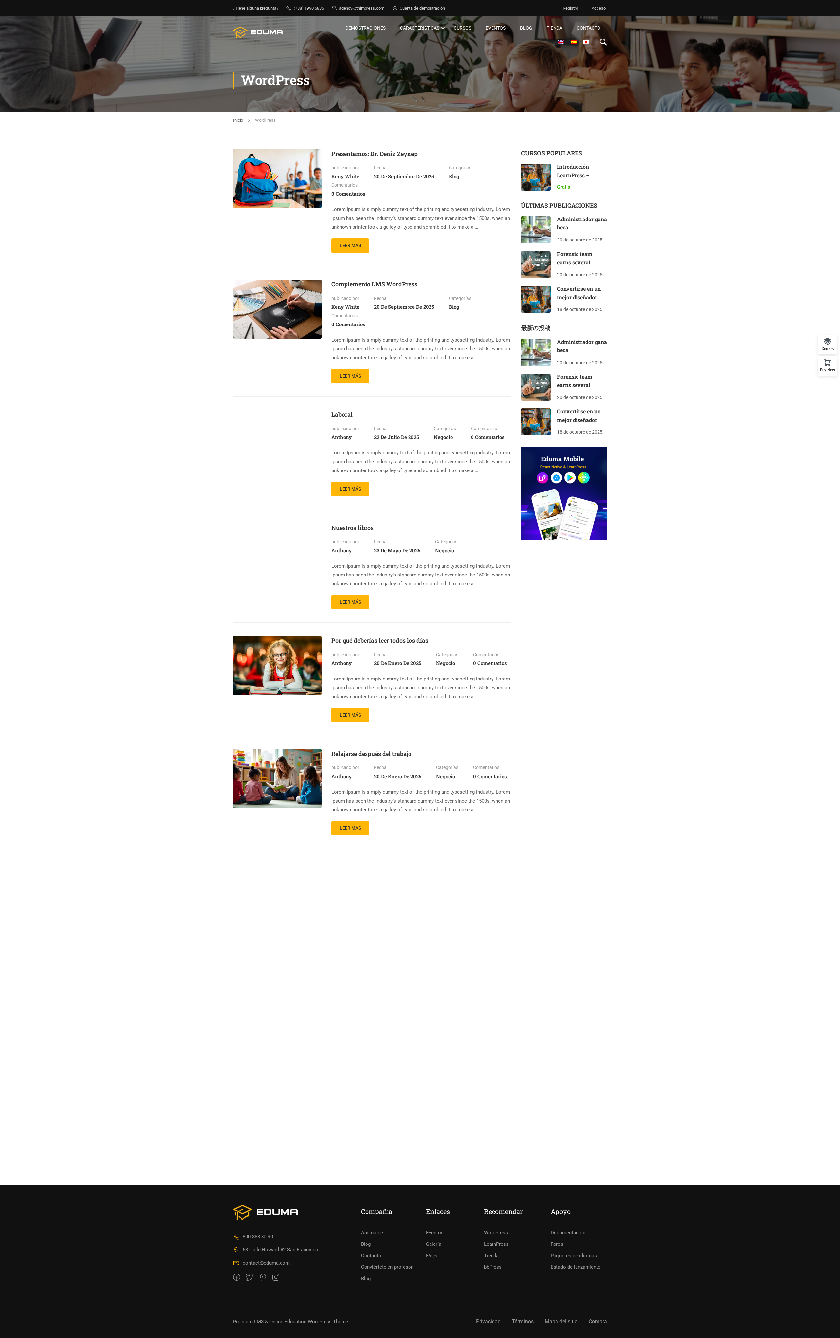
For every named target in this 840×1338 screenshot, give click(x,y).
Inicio (238, 120)
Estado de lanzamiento (576, 1267)
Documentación (568, 1233)
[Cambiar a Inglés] (561, 42)
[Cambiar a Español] (573, 42)
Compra (598, 1321)
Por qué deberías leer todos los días (379, 640)
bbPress (493, 1267)
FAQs (431, 1256)
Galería (433, 1244)
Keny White (345, 176)
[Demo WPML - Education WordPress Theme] (258, 32)
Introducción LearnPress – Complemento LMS (580, 175)
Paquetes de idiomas (574, 1256)
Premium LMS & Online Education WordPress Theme (290, 1322)
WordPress (496, 1233)
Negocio (443, 437)
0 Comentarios (348, 193)
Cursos (462, 28)
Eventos (496, 28)
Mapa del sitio (561, 1321)
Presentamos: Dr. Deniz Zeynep (374, 153)
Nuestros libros (352, 528)
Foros (557, 1244)
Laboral (342, 414)
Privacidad (488, 1321)
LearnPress (496, 1244)
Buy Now (827, 370)
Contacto (588, 28)
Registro (570, 8)
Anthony (341, 437)
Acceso (599, 8)
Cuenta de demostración (422, 8)
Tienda (554, 28)
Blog (526, 28)
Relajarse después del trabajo (371, 754)
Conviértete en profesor (387, 1267)
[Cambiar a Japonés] (586, 42)
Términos (523, 1321)
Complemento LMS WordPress (374, 284)
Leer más (354, 243)
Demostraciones (366, 28)
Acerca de (372, 1233)
